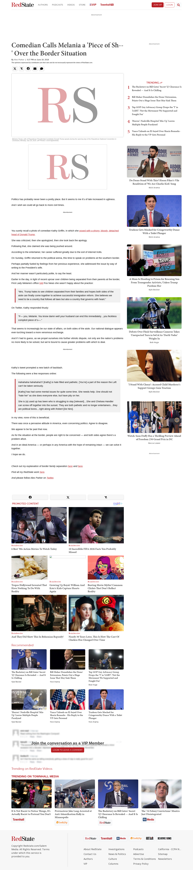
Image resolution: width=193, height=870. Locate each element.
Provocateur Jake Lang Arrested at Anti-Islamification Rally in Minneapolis (73, 814)
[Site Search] (179, 4)
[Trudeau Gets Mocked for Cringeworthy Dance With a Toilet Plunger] (106, 699)
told (41, 283)
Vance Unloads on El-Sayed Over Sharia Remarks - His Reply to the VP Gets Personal (66, 715)
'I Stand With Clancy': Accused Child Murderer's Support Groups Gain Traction (154, 386)
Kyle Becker (16, 682)
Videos (71, 5)
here (70, 466)
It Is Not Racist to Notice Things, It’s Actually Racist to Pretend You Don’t (31, 812)
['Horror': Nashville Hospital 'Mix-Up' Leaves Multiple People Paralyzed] (29, 699)
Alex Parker (19, 60)
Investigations (116, 849)
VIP (85, 863)
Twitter (50, 478)
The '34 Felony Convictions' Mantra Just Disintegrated (160, 812)
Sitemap (163, 854)
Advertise (138, 854)
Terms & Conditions (144, 858)
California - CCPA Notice (170, 849)
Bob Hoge (93, 685)
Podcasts (57, 5)
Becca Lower (154, 443)
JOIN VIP (157, 5)
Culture (112, 858)
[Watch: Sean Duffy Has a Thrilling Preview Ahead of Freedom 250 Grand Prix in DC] (154, 416)
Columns (113, 863)
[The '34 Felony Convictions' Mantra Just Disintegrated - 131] (161, 793)
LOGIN (169, 5)
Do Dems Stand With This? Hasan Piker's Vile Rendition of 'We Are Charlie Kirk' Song (154, 182)
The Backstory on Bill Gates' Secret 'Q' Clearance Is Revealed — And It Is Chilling (29, 674)
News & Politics (117, 854)
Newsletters (165, 858)
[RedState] (22, 4)
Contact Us (90, 854)
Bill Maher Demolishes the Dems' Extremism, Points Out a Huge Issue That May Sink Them (66, 674)
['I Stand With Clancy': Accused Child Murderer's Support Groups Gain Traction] (154, 365)
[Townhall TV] (107, 4)
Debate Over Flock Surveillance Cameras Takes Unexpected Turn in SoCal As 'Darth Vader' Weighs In (154, 335)
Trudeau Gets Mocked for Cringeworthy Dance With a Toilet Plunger (105, 715)
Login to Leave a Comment (67, 750)
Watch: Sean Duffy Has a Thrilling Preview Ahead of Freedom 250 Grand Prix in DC (154, 437)
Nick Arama (55, 682)
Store (82, 5)
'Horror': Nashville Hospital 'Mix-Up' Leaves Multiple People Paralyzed (28, 715)
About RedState (92, 849)
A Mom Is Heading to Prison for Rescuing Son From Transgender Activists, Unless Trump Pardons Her (154, 282)
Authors (43, 5)
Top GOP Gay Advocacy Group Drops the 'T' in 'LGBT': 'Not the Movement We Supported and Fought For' (104, 676)
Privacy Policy (140, 863)
